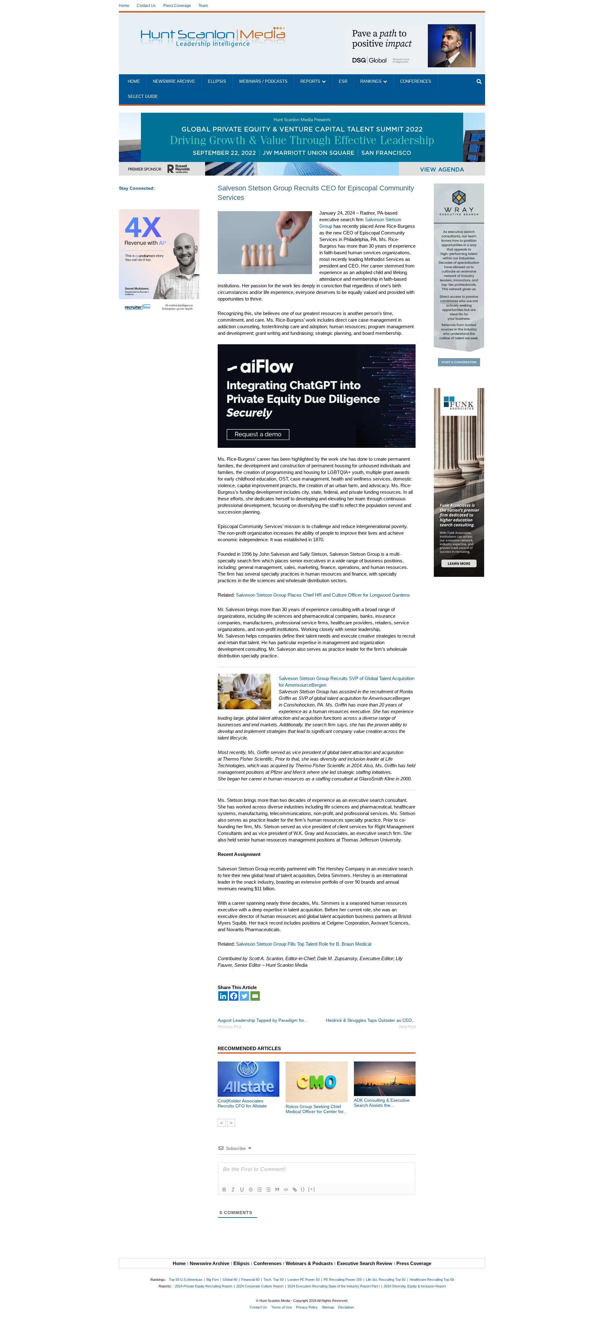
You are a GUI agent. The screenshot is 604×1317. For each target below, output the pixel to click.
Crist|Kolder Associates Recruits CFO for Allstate (242, 1103)
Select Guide (143, 96)
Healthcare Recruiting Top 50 (432, 1279)
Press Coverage (177, 5)
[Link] (294, 1189)
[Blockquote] (277, 1189)
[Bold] (224, 1189)
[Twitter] (244, 996)
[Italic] (233, 1189)
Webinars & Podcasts (309, 1263)
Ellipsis (217, 81)
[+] (311, 1189)
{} (303, 1189)
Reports (310, 81)
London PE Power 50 (304, 1279)
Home (124, 5)
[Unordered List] (268, 1189)
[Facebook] (233, 996)
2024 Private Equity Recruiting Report (203, 1286)
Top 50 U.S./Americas (185, 1279)
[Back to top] (595, 1308)
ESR (343, 81)
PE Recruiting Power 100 (343, 1279)
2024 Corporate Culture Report (259, 1286)
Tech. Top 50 (273, 1279)
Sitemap (328, 1307)
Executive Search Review (364, 1263)
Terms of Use (281, 1307)
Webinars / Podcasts (263, 81)
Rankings (371, 81)
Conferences (415, 81)
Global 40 (230, 1279)
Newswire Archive (174, 81)
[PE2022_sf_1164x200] (302, 116)
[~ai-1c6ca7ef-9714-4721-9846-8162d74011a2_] (410, 27)
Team (203, 5)
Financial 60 (250, 1279)
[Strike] (250, 1189)
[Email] (255, 996)
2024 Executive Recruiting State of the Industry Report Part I (334, 1286)
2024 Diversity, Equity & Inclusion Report (415, 1286)
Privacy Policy (307, 1307)
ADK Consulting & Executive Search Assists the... (382, 1103)
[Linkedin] (223, 996)
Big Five (212, 1279)
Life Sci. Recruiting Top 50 (385, 1279)
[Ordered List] (259, 1189)
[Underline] (242, 1189)
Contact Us (146, 5)
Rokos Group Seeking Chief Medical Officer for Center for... (316, 1109)
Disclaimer (346, 1307)
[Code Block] (286, 1189)
